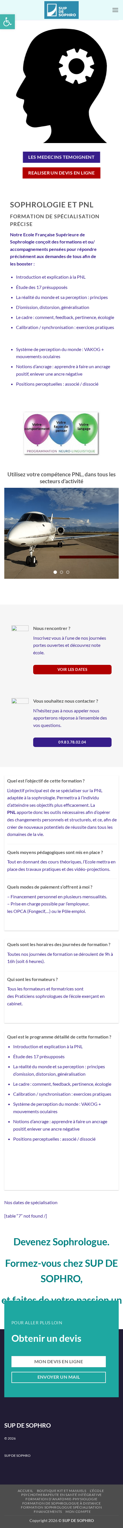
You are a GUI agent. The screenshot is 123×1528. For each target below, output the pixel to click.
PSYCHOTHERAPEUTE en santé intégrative (61, 1487)
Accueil (25, 1483)
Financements (48, 1504)
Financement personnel (34, 888)
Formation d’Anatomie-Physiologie (61, 1491)
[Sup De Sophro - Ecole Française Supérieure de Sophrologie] (61, 10)
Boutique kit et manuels (61, 1483)
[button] (7, 21)
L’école (97, 1483)
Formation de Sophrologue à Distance (61, 1495)
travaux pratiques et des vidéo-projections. (68, 861)
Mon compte (78, 1504)
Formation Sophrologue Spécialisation (61, 1500)
